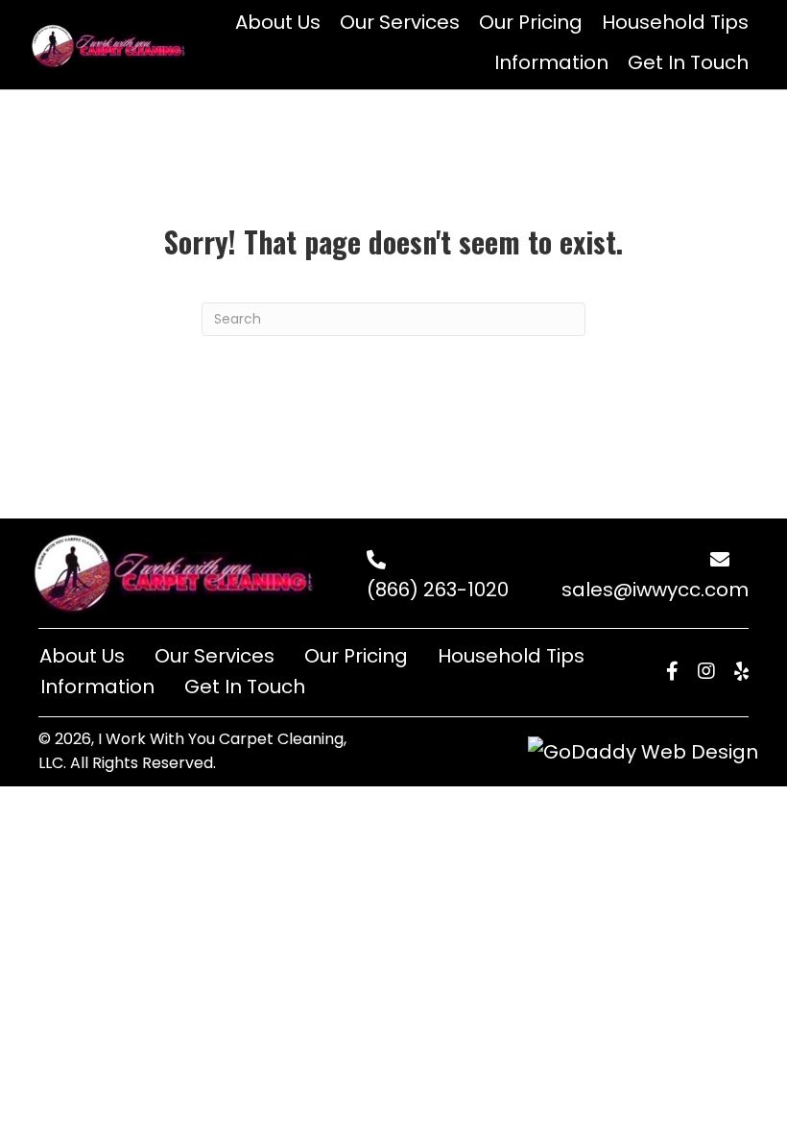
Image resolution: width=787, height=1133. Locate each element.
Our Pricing (356, 655)
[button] (672, 671)
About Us (82, 655)
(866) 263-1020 (438, 589)
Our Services (214, 655)
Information (97, 686)
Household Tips (511, 655)
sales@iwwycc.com (655, 589)
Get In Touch (244, 686)
